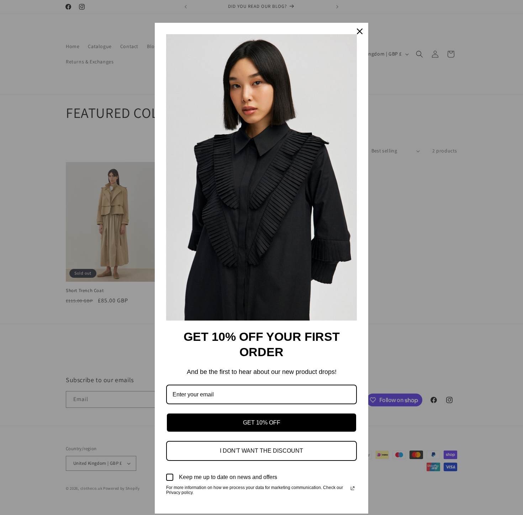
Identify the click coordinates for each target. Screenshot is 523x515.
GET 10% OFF (261, 423)
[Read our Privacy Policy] (352, 488)
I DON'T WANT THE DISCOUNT (261, 451)
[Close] (359, 31)
